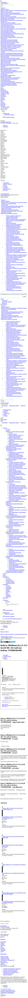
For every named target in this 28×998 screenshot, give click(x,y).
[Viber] (9, 642)
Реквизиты (3, 950)
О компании (3, 941)
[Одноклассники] (3, 642)
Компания (8, 586)
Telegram (5, 125)
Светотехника (12, 484)
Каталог (8, 430)
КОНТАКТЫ (4, 925)
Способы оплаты (5, 700)
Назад (8, 429)
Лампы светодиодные (14, 529)
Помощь (2, 963)
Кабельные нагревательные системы (17, 535)
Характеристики (7, 656)
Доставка (5, 658)
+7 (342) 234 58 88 (5, 107)
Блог (2, 946)
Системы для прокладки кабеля (16, 462)
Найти (2, 995)
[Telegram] (14, 642)
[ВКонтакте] (1, 642)
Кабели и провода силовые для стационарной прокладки (11, 705)
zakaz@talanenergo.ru (6, 122)
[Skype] (13, 642)
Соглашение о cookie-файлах (7, 992)
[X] (7, 642)
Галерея (2, 947)
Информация (4, 954)
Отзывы (2, 944)
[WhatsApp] (11, 642)
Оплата (5, 657)
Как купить (8, 579)
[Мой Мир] (5, 642)
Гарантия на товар (5, 958)
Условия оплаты (4, 956)
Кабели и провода (13, 434)
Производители (4, 962)
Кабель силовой (4, 706)
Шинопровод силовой (14, 560)
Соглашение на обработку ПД (7, 960)
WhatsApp (5, 126)
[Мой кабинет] (1, 424)
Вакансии (10, 184)
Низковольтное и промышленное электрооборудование (16, 453)
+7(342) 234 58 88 (5, 403)
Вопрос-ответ (4, 965)
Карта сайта (3, 961)
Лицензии (3, 949)
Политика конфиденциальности (8, 991)
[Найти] (2, 6)
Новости (5, 184)
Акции (2, 298)
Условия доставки (5, 957)
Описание (5, 655)
